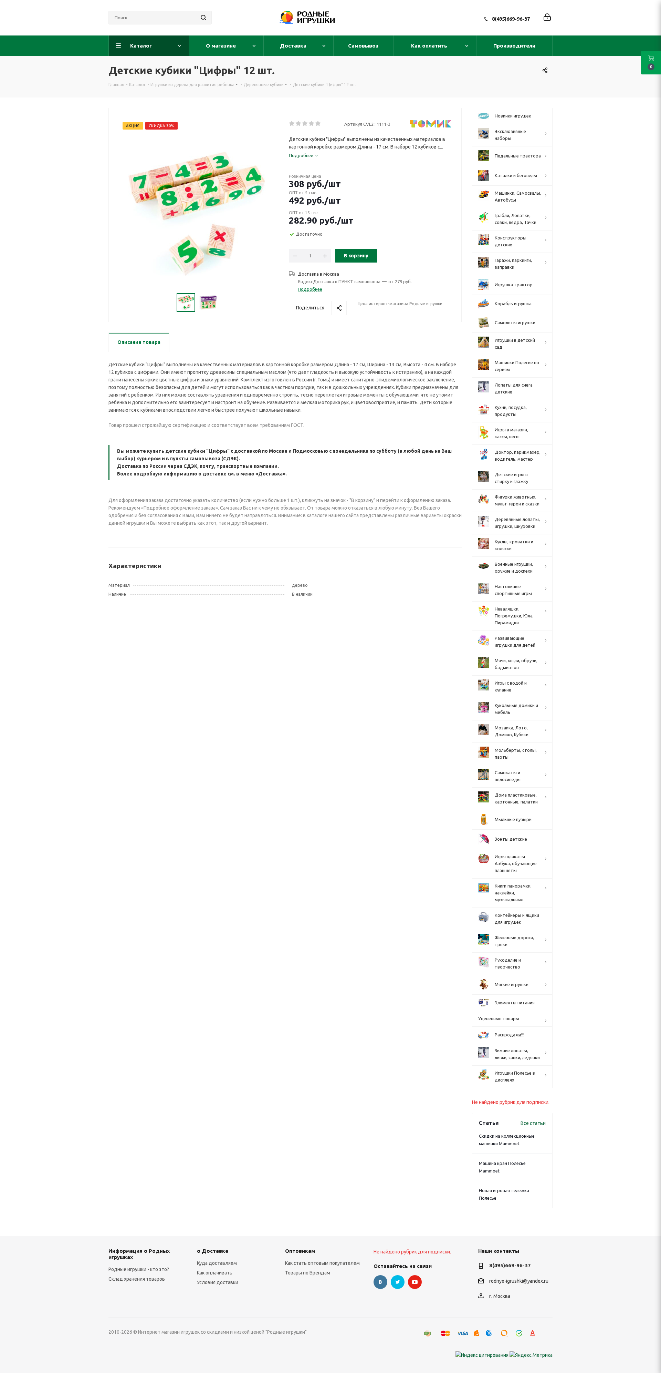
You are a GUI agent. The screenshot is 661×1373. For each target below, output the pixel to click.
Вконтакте (380, 1282)
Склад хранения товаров (136, 1279)
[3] (305, 123)
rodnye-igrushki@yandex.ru (518, 1281)
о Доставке (212, 1251)
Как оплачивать (214, 1272)
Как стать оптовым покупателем (322, 1263)
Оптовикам (300, 1251)
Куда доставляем (217, 1263)
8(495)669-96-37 (511, 19)
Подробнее (310, 289)
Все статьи (533, 1123)
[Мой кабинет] (547, 18)
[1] (292, 123)
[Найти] (203, 17)
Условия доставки (217, 1282)
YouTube (415, 1282)
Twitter (398, 1282)
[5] (318, 123)
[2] (298, 123)
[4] (311, 123)
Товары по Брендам (307, 1272)
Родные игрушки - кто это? (138, 1269)
